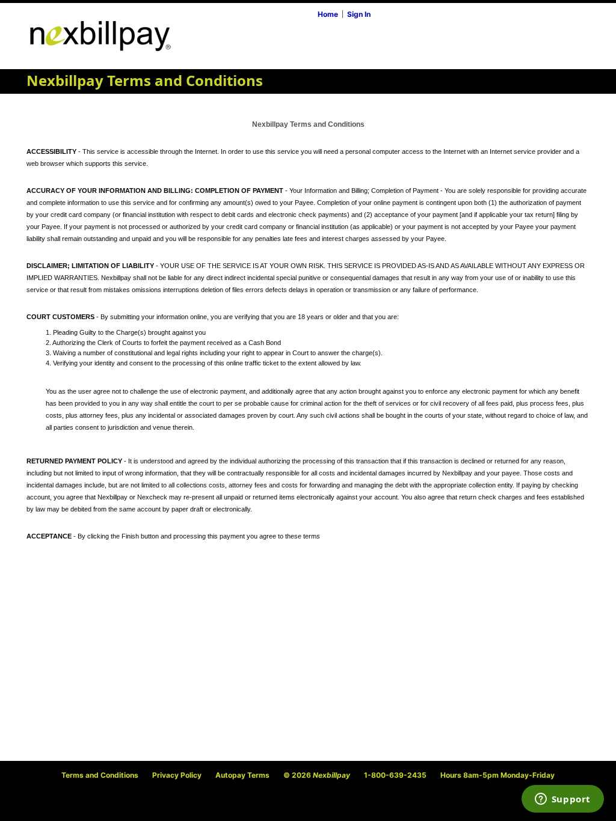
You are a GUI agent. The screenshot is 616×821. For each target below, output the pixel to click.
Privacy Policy (177, 775)
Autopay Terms (242, 775)
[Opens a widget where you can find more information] (562, 800)
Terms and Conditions (99, 775)
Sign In (359, 14)
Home (328, 14)
